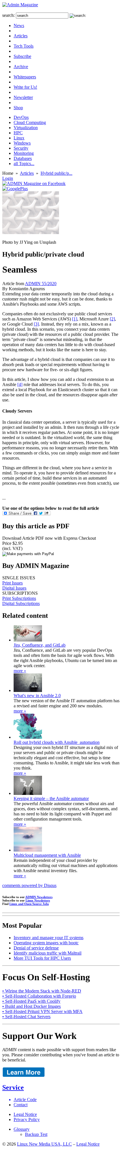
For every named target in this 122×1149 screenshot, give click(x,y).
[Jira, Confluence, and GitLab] (28, 640)
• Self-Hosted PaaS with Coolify (31, 1001)
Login (7, 178)
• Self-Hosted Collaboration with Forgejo (39, 996)
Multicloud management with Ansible (47, 855)
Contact (21, 1104)
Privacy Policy (27, 1119)
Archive (21, 66)
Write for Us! (25, 87)
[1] (74, 318)
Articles (21, 35)
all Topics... (24, 163)
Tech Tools (23, 46)
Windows (22, 143)
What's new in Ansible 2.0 (37, 695)
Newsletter (23, 97)
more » (20, 670)
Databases (23, 158)
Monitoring (24, 153)
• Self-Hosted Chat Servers (26, 1016)
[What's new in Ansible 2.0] (28, 690)
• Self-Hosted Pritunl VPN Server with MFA (42, 1011)
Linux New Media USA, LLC (44, 1144)
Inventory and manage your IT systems (48, 937)
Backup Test (36, 1134)
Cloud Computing (30, 122)
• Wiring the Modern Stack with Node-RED (41, 990)
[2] (112, 318)
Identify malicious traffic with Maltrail (47, 953)
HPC (18, 132)
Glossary (22, 1129)
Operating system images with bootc (46, 942)
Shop (18, 107)
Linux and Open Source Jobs (29, 904)
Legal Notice (25, 1114)
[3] (36, 324)
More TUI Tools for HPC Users (42, 958)
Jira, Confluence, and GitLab (40, 645)
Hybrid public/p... (56, 173)
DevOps (21, 117)
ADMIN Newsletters (38, 897)
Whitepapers (25, 76)
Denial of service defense (36, 947)
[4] (19, 384)
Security (21, 148)
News (19, 25)
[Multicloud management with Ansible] (28, 850)
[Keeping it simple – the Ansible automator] (28, 793)
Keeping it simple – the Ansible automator (51, 798)
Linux (19, 137)
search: (8, 15)
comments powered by (29, 885)
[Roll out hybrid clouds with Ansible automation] (28, 737)
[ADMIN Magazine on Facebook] (34, 183)
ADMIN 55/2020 (40, 283)
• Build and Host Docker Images (31, 1006)
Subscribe (22, 56)
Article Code (25, 1099)
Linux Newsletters (38, 900)
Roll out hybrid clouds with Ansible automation (57, 742)
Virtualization (26, 127)
